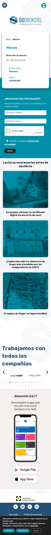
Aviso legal (13, 514)
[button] (9, 382)
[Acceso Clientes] (43, 6)
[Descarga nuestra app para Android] (25, 473)
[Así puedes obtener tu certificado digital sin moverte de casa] (25, 189)
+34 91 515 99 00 (17, 60)
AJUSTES (34, 526)
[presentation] (4, 372)
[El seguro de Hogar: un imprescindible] (25, 290)
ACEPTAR (8, 531)
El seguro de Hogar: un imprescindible (25, 313)
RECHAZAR (23, 531)
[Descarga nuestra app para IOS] (25, 482)
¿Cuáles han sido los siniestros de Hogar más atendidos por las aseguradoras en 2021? (25, 264)
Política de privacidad (33, 514)
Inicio (8, 39)
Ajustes (36, 531)
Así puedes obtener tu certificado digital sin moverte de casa (25, 213)
